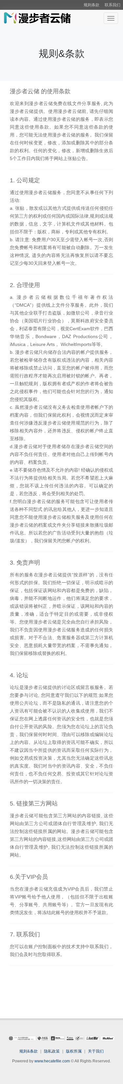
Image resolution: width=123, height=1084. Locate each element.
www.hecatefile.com (52, 1061)
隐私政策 (52, 1051)
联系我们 (112, 5)
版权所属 (74, 1051)
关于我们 (96, 1051)
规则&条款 (28, 1051)
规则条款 (91, 5)
